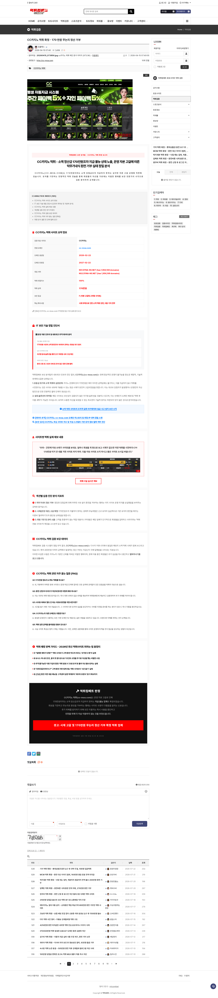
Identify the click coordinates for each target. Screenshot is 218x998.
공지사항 (41, 21)
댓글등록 (139, 824)
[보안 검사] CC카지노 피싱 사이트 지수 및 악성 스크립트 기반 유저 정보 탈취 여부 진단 (70, 422)
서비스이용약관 (33, 976)
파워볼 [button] (155, 115)
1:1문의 (186, 976)
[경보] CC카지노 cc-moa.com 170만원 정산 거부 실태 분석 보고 (58, 311)
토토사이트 (53, 21)
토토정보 (90, 21)
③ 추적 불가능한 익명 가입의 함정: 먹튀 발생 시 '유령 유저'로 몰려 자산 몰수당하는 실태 (66, 664)
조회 (143, 863)
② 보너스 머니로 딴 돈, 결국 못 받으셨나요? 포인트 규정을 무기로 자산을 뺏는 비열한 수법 (67, 658)
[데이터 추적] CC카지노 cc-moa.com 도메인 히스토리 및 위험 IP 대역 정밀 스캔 (68, 418)
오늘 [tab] (158, 172)
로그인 (163, 3)
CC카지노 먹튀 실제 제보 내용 (45, 207)
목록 (146, 75)
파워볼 (100, 21)
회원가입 (174, 3)
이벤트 (119, 21)
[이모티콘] (146, 792)
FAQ (180, 976)
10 (107, 964)
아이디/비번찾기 (183, 48)
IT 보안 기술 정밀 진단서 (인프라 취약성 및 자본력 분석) (53, 204)
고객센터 (141, 21)
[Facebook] (29, 754)
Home (180, 30)
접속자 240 (33, 3)
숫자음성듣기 (60, 836)
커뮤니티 (129, 21)
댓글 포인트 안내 (143, 785)
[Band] (38, 754)
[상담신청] (213, 986)
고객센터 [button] (156, 137)
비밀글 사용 (92, 824)
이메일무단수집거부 (62, 976)
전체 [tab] (171, 172)
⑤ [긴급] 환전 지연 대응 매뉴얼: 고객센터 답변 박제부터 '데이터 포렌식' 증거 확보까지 (65, 674)
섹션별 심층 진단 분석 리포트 (44, 210)
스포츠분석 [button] (157, 104)
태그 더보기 (184, 216)
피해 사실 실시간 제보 (88, 481)
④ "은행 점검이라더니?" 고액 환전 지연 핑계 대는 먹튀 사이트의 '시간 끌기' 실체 (63, 669)
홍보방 (110, 21)
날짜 (130, 863)
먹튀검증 (65, 21)
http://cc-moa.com (45, 60)
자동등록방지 (32, 832)
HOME (32, 21)
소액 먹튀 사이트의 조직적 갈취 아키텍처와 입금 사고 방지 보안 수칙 (89, 409)
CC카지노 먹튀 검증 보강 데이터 (45, 213)
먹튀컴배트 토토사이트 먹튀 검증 (170, 78)
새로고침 (60, 839)
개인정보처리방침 (47, 976)
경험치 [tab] (184, 172)
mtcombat (114, 986)
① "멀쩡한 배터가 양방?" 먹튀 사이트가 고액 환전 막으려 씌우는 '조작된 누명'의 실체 (65, 653)
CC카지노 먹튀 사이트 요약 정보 (45, 201)
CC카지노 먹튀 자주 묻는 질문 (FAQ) (47, 216)
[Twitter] (34, 754)
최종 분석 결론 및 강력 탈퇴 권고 (45, 220)
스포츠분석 (76, 21)
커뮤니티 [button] (156, 132)
